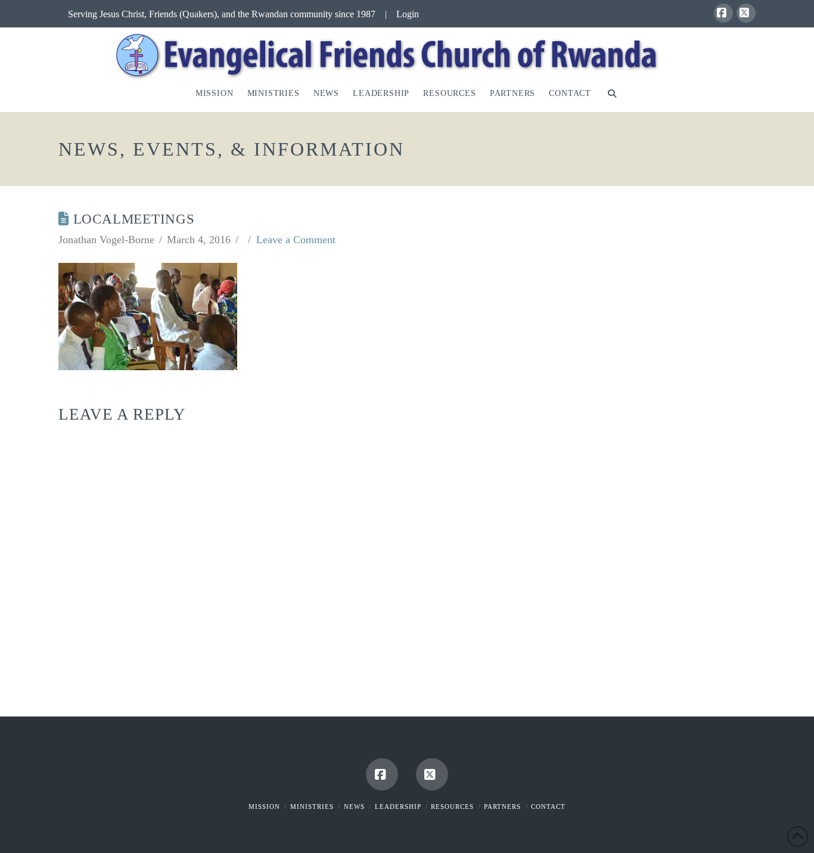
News (354, 806)
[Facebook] (723, 13)
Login (407, 14)
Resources (452, 806)
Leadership (398, 806)
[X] (746, 13)
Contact (548, 806)
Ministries (312, 806)
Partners (502, 806)
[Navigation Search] (612, 95)
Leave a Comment (295, 240)
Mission (264, 806)
